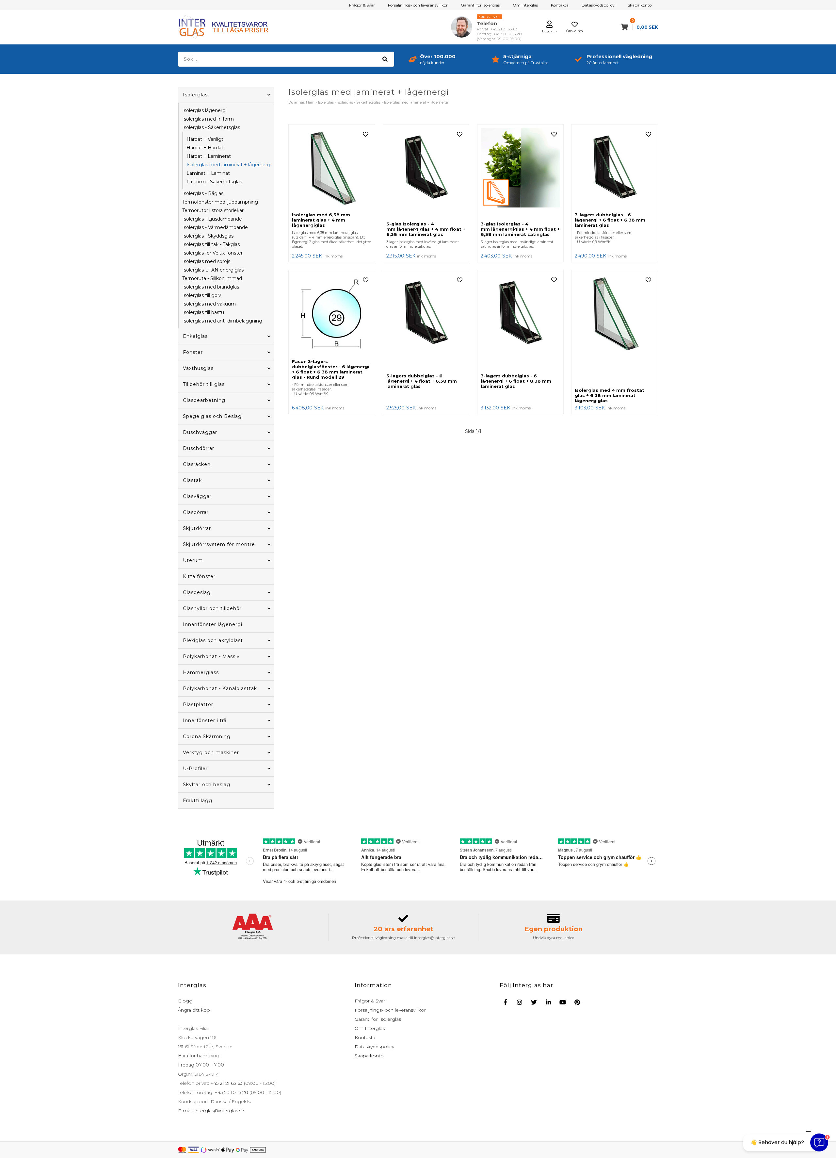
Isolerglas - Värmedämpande (215, 227)
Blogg (185, 1001)
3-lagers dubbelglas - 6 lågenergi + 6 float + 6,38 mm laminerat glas (610, 220)
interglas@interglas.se (218, 1111)
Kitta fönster (199, 576)
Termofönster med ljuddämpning (220, 202)
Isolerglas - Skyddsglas (207, 236)
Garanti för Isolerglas (480, 5)
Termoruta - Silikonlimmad (212, 278)
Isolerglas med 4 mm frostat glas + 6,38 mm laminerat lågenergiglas (609, 395)
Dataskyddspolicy (598, 5)
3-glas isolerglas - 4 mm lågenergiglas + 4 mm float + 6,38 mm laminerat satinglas (520, 229)
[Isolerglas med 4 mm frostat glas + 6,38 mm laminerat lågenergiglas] (614, 329)
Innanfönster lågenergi (212, 624)
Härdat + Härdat (204, 148)
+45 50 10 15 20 (230, 1092)
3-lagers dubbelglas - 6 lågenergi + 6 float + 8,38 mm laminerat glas (516, 381)
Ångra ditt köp (194, 1010)
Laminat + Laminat (208, 173)
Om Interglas (525, 5)
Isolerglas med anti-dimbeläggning (222, 321)
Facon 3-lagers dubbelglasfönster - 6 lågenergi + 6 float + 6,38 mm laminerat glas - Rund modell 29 (330, 369)
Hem (310, 102)
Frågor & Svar (362, 5)
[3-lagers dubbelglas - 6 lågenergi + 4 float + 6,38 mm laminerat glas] (426, 321)
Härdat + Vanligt (204, 139)
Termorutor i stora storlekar (213, 210)
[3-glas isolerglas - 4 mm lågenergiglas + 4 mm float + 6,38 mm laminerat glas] (426, 173)
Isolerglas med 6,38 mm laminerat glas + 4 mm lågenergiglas (321, 220)
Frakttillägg (197, 800)
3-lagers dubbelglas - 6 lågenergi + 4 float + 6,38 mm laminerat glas (421, 381)
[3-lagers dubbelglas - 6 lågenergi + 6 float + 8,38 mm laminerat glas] (520, 321)
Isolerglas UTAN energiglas (213, 270)
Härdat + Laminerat (208, 156)
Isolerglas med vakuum (209, 304)
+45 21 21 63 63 (226, 1083)
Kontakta (560, 5)
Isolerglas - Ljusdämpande (212, 219)
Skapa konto (639, 5)
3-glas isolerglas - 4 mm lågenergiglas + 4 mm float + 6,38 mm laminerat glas (425, 229)
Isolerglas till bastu (203, 312)
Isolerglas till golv (201, 295)
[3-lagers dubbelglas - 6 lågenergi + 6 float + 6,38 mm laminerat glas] (614, 168)
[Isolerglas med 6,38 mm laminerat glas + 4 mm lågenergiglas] (332, 168)
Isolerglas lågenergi (204, 110)
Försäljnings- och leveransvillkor (418, 5)
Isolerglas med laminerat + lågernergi (228, 165)
